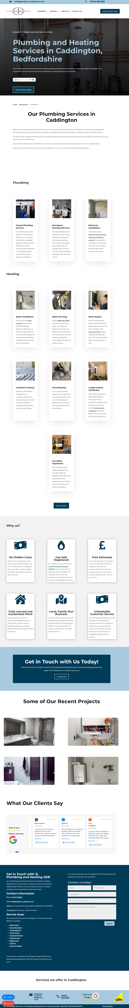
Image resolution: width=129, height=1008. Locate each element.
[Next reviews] (114, 836)
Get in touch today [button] (23, 90)
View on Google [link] (43, 842)
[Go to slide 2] (16, 852)
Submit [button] (109, 923)
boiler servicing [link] (63, 320)
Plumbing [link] (41, 11)
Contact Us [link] (77, 11)
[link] (11, 2)
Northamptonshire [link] (16, 935)
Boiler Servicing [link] (59, 317)
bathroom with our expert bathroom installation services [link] (97, 237)
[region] (61, 834)
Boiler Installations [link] (25, 317)
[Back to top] (127, 993)
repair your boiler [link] (94, 332)
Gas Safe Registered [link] (61, 559)
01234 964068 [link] (97, 1)
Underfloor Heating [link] (25, 388)
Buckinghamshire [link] (16, 928)
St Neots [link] (13, 943)
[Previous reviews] (8, 836)
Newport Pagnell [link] (16, 946)
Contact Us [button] (62, 676)
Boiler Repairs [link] (95, 317)
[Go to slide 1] (14, 852)
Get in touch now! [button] (110, 11)
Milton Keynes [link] (15, 938)
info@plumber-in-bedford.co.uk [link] (29, 2)
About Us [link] (65, 11)
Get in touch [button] (61, 505)
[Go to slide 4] (22, 852)
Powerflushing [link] (59, 388)
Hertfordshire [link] (15, 933)
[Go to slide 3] (19, 852)
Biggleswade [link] (14, 941)
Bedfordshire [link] (14, 925)
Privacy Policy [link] (108, 1006)
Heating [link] (53, 11)
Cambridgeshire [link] (15, 930)
